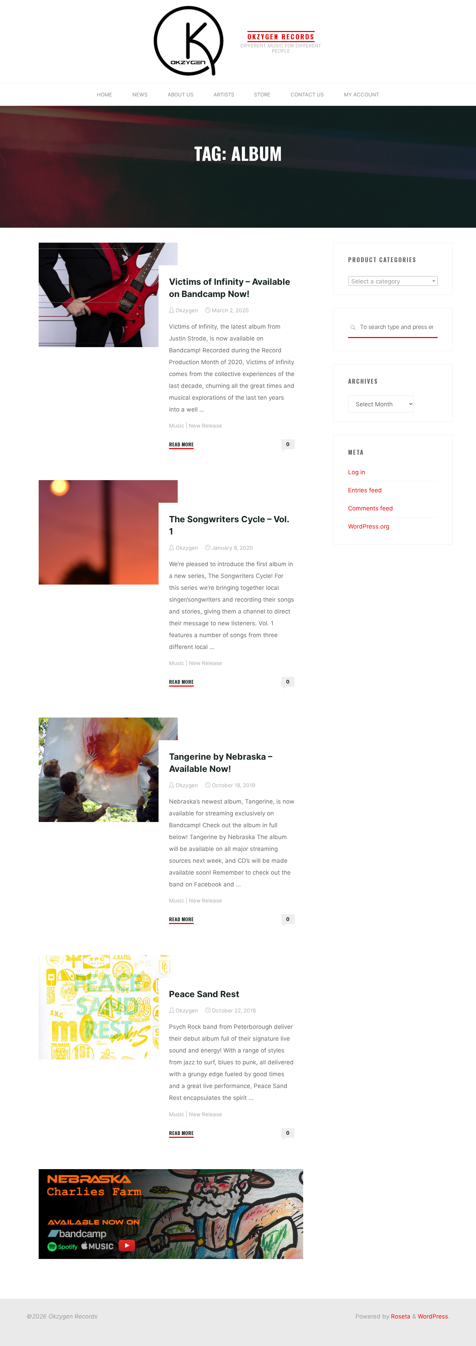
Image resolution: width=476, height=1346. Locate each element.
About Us (180, 94)
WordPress (433, 1316)
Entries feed (365, 490)
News (139, 94)
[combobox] (392, 281)
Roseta (399, 1316)
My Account (361, 94)
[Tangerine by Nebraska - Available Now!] (108, 770)
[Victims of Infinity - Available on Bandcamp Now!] (108, 295)
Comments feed (370, 508)
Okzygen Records (281, 36)
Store (262, 94)
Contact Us (307, 94)
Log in (356, 472)
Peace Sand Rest (204, 994)
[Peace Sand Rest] (108, 1007)
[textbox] (392, 281)
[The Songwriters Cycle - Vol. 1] (108, 532)
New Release (205, 425)
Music (176, 425)
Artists (224, 94)
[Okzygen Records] (188, 41)
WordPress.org (368, 526)
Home (104, 94)
